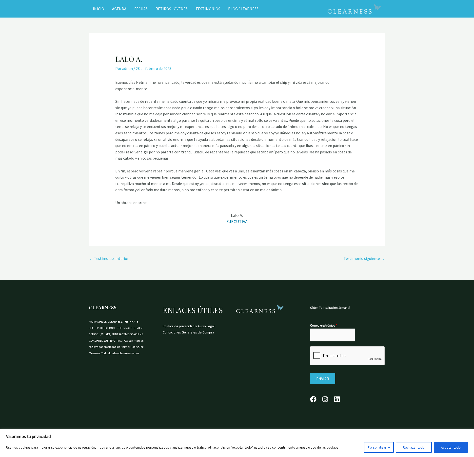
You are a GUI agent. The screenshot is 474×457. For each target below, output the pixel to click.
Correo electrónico (323, 325)
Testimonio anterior (109, 258)
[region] (237, 443)
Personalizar (377, 447)
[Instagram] (325, 399)
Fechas (141, 8)
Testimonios (208, 8)
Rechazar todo (414, 447)
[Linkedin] (337, 399)
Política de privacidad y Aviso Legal (189, 326)
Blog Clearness (243, 8)
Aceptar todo (451, 447)
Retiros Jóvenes (172, 8)
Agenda (119, 8)
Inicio (98, 8)
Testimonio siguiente (364, 258)
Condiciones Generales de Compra (188, 332)
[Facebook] (313, 399)
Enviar (322, 378)
